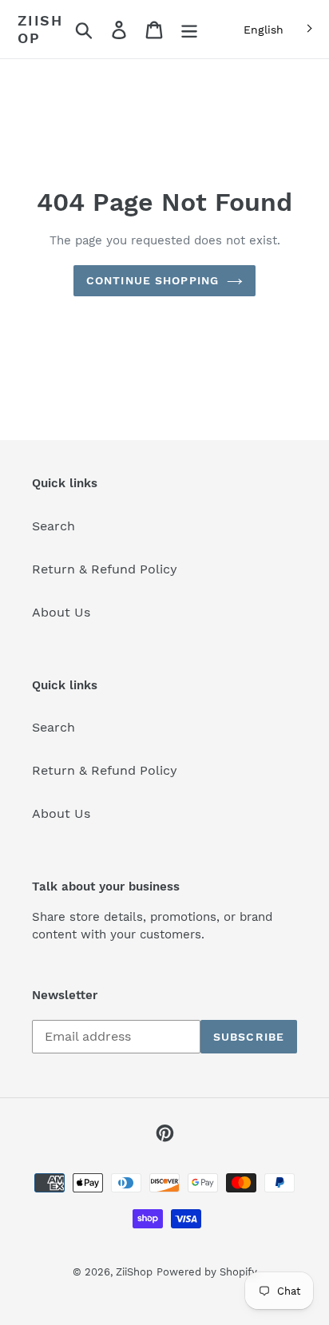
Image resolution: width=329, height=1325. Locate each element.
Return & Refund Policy (104, 569)
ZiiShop (40, 29)
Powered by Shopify (207, 1272)
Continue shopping (152, 280)
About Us (61, 612)
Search (53, 526)
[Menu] (189, 29)
